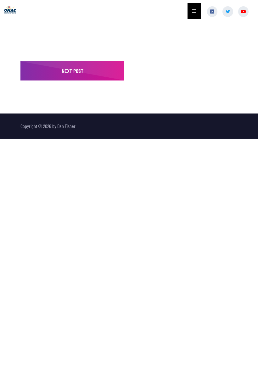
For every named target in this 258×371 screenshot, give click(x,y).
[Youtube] (243, 11)
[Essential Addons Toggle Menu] (194, 11)
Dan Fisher (66, 126)
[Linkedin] (212, 11)
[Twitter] (227, 11)
